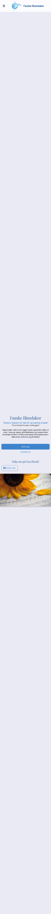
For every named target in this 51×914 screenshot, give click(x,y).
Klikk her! (11, 468)
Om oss (25, 446)
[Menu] (3, 6)
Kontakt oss (25, 452)
